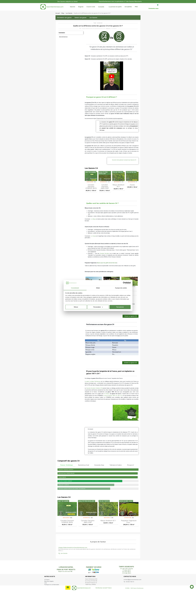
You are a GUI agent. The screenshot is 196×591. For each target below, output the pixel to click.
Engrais (80, 6)
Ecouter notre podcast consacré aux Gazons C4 (124, 160)
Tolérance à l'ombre (116, 465)
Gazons (72, 6)
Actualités (128, 6)
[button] (131, 316)
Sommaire (62, 32)
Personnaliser (97, 307)
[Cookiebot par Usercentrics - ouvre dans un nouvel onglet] (124, 283)
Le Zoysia (93, 236)
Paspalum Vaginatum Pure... (129, 521)
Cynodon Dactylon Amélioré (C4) (94, 388)
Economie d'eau (99, 465)
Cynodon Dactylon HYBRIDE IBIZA (91, 186)
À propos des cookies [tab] (121, 288)
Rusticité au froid (83, 465)
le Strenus (106, 393)
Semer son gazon (80, 17)
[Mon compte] (154, 6)
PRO (136, 6)
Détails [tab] (98, 288)
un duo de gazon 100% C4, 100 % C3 (113, 395)
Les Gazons (93, 17)
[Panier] (156, 5)
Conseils (101, 7)
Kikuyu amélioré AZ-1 (118, 185)
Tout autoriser (120, 307)
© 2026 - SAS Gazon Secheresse (134, 588)
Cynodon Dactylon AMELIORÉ (105, 186)
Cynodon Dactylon (104, 253)
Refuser (76, 307)
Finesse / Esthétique (66, 465)
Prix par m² (130, 465)
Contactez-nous (153, 8)
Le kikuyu (93, 219)
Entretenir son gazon (64, 17)
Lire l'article (62, 553)
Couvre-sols (91, 6)
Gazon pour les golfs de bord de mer (107, 262)
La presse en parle (115, 6)
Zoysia (132, 185)
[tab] (70, 33)
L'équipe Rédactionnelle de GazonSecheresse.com (93, 28)
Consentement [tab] (75, 288)
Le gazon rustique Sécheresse (92, 381)
